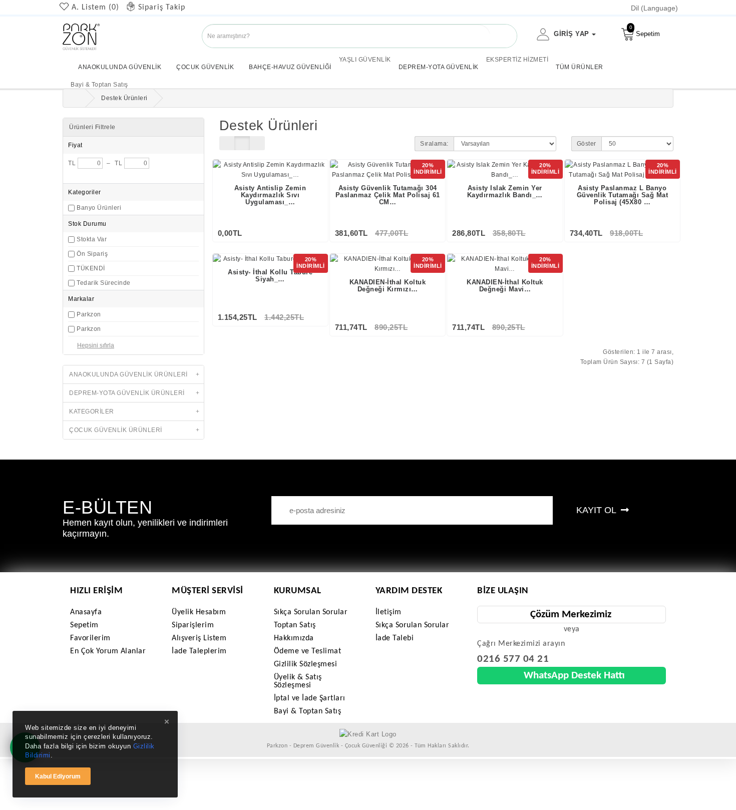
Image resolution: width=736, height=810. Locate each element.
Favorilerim (90, 638)
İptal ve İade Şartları (309, 698)
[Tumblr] (34, 53)
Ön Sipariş (92, 253)
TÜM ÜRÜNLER (579, 67)
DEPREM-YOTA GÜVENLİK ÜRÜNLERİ (134, 392)
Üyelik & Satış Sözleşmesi (298, 681)
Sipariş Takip (161, 8)
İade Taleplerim (199, 651)
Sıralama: (434, 143)
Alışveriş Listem (199, 638)
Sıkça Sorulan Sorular (311, 612)
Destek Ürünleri (124, 98)
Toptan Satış (295, 625)
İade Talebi (395, 638)
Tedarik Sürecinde (104, 282)
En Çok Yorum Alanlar (108, 651)
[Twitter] (11, 53)
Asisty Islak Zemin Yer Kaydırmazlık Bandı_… (505, 191)
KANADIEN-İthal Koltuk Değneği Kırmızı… (387, 285)
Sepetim (644, 31)
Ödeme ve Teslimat (307, 651)
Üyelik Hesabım (199, 612)
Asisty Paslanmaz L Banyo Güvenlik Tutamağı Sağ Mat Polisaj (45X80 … (622, 195)
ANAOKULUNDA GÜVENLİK (119, 67)
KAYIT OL (597, 510)
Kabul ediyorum (58, 776)
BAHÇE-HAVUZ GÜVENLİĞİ (290, 67)
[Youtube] (19, 53)
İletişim (389, 612)
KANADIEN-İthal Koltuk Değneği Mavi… (505, 285)
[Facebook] (3, 53)
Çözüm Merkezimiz (570, 614)
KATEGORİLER (134, 411)
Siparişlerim (193, 625)
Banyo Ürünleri (99, 207)
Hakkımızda (294, 638)
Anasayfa (86, 612)
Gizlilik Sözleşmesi (305, 664)
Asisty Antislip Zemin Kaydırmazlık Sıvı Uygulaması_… (270, 195)
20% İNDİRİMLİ (428, 168)
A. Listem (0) (95, 8)
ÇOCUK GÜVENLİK (205, 67)
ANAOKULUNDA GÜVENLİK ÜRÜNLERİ (134, 374)
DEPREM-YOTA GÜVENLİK (439, 67)
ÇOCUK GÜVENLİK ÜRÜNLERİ (134, 430)
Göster (586, 143)
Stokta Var (92, 239)
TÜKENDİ (91, 268)
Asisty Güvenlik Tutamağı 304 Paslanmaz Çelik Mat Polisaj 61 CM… (387, 195)
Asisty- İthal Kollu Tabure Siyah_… (270, 275)
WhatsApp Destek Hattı (574, 675)
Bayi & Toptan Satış (307, 711)
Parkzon (89, 314)
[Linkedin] (26, 53)
